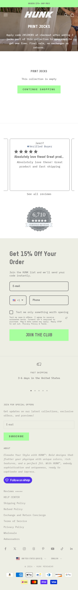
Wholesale (10, 533)
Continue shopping (39, 89)
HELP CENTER (12, 497)
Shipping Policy (14, 503)
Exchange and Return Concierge (25, 515)
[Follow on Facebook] (5, 549)
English (54, 559)
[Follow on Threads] (34, 549)
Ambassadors (12, 539)
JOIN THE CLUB (39, 335)
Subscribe (16, 436)
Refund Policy (13, 509)
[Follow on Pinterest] (43, 549)
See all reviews (39, 194)
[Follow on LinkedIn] (71, 549)
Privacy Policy (14, 527)
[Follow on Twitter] (15, 549)
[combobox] (17, 300)
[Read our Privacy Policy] (66, 318)
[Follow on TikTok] (62, 549)
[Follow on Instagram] (24, 549)
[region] (39, 373)
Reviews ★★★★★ (13, 491)
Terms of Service (15, 521)
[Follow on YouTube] (52, 549)
